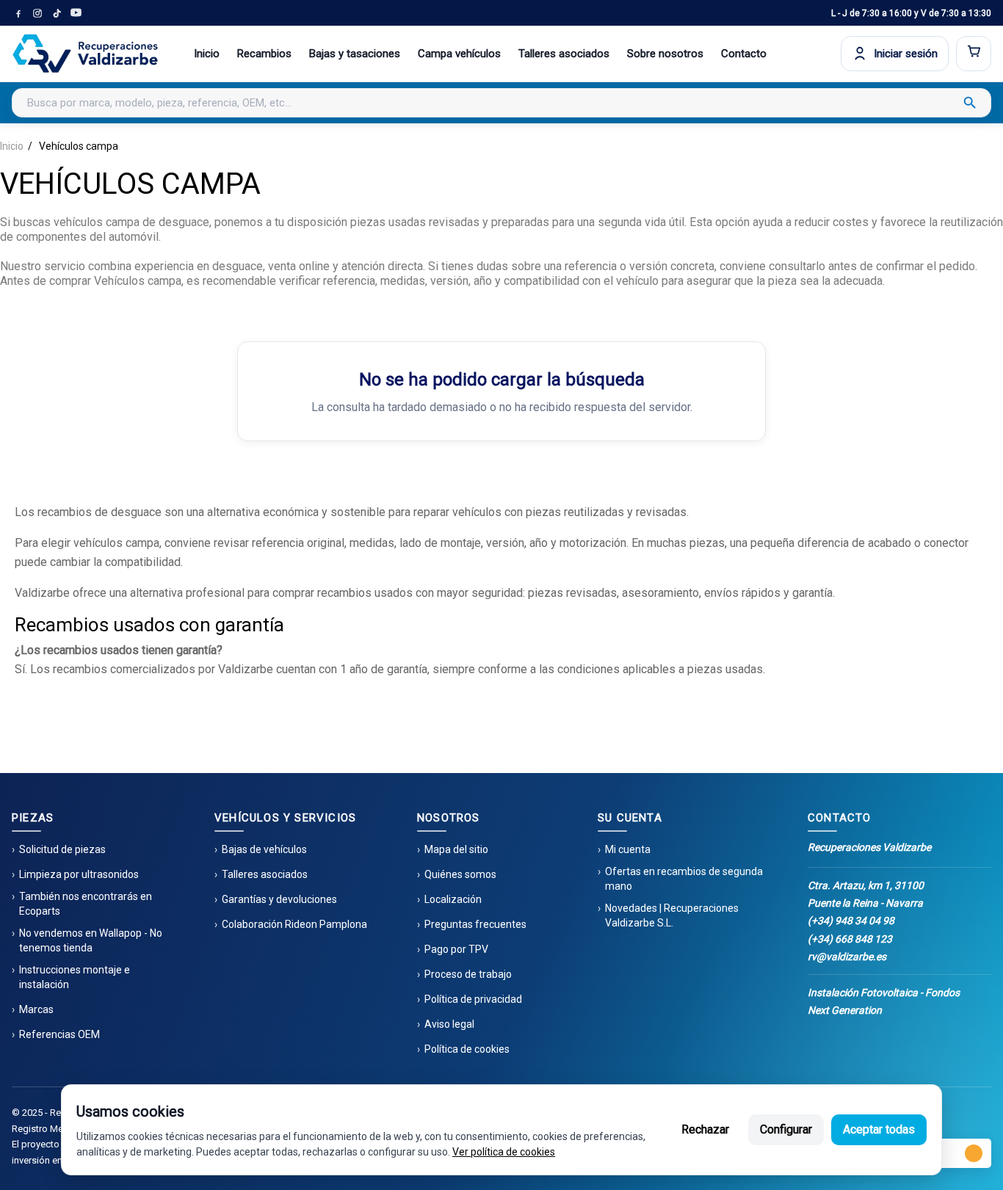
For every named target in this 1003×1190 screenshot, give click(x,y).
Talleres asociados (563, 53)
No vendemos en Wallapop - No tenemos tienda (90, 940)
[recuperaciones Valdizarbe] (85, 53)
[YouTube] (75, 13)
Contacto (744, 53)
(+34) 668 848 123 (850, 939)
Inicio (207, 53)
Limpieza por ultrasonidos (79, 874)
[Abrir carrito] (974, 53)
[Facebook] (18, 13)
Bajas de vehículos (264, 849)
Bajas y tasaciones (354, 53)
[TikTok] (56, 13)
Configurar (786, 1129)
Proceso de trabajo (468, 974)
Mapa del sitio (456, 849)
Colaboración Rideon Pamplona (294, 924)
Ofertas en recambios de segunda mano (684, 879)
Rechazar (705, 1129)
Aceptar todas (879, 1129)
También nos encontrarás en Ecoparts (85, 903)
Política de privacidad (473, 999)
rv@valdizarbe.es (847, 956)
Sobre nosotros (665, 53)
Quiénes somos (460, 874)
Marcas (36, 1009)
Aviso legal (449, 1024)
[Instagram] (37, 13)
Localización (453, 899)
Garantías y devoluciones (279, 899)
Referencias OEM (59, 1034)
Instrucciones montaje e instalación (74, 977)
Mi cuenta (628, 849)
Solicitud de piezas (62, 849)
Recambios (264, 53)
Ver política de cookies (503, 1152)
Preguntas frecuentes (475, 924)
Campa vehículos (459, 53)
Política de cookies (467, 1049)
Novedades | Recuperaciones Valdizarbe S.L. (672, 915)
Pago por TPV (456, 949)
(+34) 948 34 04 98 (851, 920)
